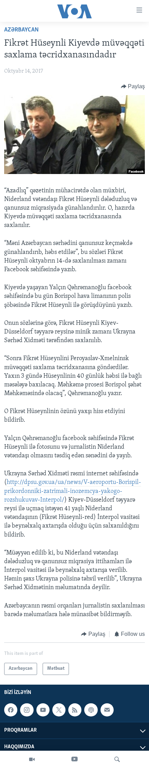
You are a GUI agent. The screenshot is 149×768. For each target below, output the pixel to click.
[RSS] (74, 709)
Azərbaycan (21, 30)
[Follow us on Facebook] (10, 709)
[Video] (31, 759)
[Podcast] (90, 709)
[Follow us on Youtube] (43, 709)
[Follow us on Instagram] (26, 709)
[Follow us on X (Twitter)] (58, 709)
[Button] (133, 86)
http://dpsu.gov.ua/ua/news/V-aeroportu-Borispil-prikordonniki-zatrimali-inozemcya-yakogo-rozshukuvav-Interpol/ (72, 491)
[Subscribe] (107, 709)
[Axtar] (117, 759)
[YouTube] (74, 759)
